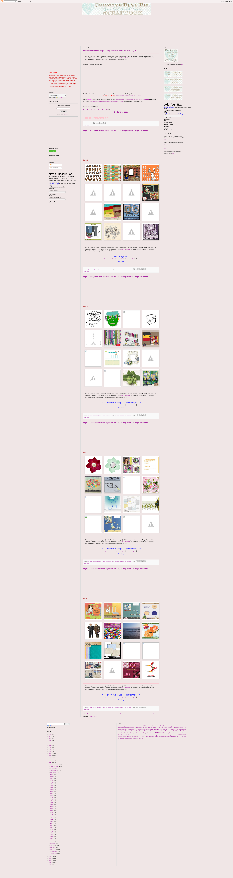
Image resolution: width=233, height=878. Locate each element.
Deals (121, 729)
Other (128, 733)
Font (163, 729)
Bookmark (181, 726)
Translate (61, 97)
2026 (50, 734)
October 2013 (53, 768)
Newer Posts (87, 714)
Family (151, 729)
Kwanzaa (167, 730)
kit (132, 738)
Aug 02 (52, 836)
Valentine (150, 736)
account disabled (182, 736)
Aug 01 (52, 838)
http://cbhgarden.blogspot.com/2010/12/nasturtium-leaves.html (132, 99)
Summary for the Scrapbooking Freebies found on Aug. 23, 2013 (110, 50)
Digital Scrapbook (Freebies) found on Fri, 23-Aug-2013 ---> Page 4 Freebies (116, 568)
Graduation (128, 730)
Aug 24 (52, 789)
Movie (184, 730)
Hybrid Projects (151, 730)
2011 (50, 858)
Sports (157, 735)
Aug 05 (52, 829)
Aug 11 (52, 817)
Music (119, 733)
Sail (141, 735)
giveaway (120, 738)
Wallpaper (161, 736)
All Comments (54, 167)
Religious (138, 735)
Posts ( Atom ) (93, 716)
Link (171, 730)
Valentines (156, 736)
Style (172, 735)
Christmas (176, 727)
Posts (52, 165)
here (50, 88)
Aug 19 (52, 800)
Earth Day (135, 729)
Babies (146, 726)
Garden (181, 729)
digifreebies (90, 269)
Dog (129, 729)
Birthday (154, 726)
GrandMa (133, 730)
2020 (50, 747)
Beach (150, 726)
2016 (50, 755)
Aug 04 (52, 832)
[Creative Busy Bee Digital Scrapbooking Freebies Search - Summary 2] (52, 151)
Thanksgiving (135, 736)
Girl (119, 730)
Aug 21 (52, 795)
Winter (171, 736)
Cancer (132, 727)
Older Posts (155, 714)
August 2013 (53, 772)
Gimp (184, 729)
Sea (147, 735)
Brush (123, 727)
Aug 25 (52, 787)
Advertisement (128, 726)
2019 (50, 749)
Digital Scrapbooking (98, 269)
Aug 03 (52, 834)
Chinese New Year (168, 727)
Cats (146, 727)
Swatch (124, 736)
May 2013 (52, 845)
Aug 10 (52, 819)
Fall (148, 729)
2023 (50, 741)
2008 (50, 865)
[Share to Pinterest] (105, 123)
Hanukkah (144, 730)
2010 (50, 860)
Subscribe (176, 735)
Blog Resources (165, 726)
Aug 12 (52, 815)
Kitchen (163, 730)
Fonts (167, 729)
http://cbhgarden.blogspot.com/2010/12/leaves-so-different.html (106, 101)
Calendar (127, 727)
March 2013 (53, 849)
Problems (180, 733)
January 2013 (53, 853)
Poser (171, 733)
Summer (120, 736)
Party (145, 733)
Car (135, 727)
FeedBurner (67, 114)
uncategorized (140, 738)
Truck (146, 736)
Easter (139, 729)
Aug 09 (52, 821)
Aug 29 (52, 778)
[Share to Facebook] (103, 123)
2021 (50, 745)
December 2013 (54, 764)
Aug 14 (52, 810)
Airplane (133, 726)
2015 (50, 758)
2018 (50, 751)
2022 (50, 743)
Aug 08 (52, 823)
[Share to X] (101, 123)
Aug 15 (52, 808)
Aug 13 (52, 812)
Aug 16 (52, 806)
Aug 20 (52, 798)
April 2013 (53, 847)
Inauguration (158, 730)
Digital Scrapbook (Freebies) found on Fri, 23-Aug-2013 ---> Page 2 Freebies (116, 276)
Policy (167, 733)
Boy (184, 726)
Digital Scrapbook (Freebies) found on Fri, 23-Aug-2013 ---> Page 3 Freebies (116, 422)
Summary (89, 122)
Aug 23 (52, 791)
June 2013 (53, 843)
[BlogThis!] (99, 123)
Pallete (137, 733)
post (182, 64)
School (144, 735)
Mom (181, 730)
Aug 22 (52, 793)
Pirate (164, 733)
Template (129, 736)
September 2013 (54, 770)
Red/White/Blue (132, 735)
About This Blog (125, 57)
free (104, 269)
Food (170, 729)
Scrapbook (122, 269)
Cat (143, 727)
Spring (161, 735)
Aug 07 (52, 825)
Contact (184, 727)
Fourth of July (175, 729)
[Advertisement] (116, 31)
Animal (142, 726)
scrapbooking (128, 269)
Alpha (138, 726)
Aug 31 (52, 774)
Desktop (125, 729)
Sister (150, 735)
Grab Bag (122, 730)
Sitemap (154, 735)
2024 (50, 738)
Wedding (166, 736)
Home (121, 714)
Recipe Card (125, 735)
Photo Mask (150, 733)
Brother (120, 727)
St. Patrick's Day (167, 735)
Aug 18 (52, 802)
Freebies (108, 269)
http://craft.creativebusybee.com (128, 96)
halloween (125, 738)
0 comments (86, 125)
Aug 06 (52, 827)
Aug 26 (52, 785)
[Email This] (97, 123)
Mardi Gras (176, 730)
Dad (119, 729)
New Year (124, 733)
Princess (175, 733)
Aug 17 (52, 804)
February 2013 (54, 851)
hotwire (129, 738)
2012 (50, 856)
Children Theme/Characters (155, 727)
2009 (50, 863)
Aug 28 (52, 780)
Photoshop (116, 269)
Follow (50, 158)
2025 (50, 736)
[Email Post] (94, 122)
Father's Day (156, 729)
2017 (50, 753)
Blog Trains (173, 726)
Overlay (132, 733)
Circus (180, 727)
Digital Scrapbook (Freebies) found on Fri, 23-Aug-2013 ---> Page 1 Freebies (116, 130)
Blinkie (158, 726)
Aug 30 (52, 776)
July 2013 (52, 841)
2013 (50, 762)
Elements (144, 729)
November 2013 (54, 766)
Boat (177, 726)
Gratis (111, 269)
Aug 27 (52, 783)
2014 (50, 760)
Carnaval (139, 727)
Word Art (175, 736)
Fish (161, 729)
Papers (141, 733)
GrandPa (138, 730)
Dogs (131, 729)
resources (135, 738)
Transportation (142, 736)
